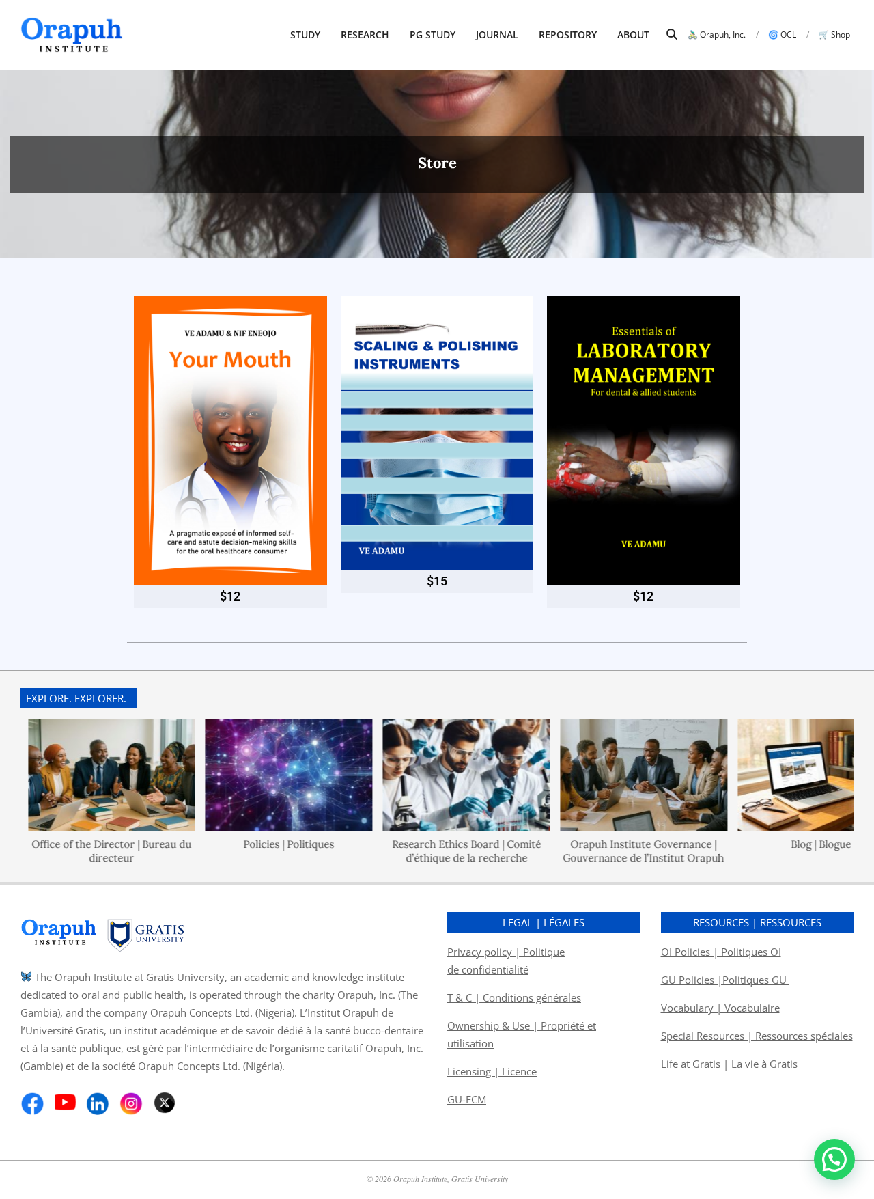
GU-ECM (466, 1099)
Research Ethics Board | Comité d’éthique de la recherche (435, 851)
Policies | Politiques (257, 844)
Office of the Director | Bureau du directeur (80, 851)
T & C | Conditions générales (514, 997)
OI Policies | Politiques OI (721, 952)
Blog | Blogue (790, 844)
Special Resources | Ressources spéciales (757, 1036)
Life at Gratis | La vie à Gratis (729, 1064)
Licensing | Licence (492, 1071)
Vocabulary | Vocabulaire (720, 1008)
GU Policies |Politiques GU (725, 980)
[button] (834, 1159)
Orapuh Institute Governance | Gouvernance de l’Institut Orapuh (612, 851)
